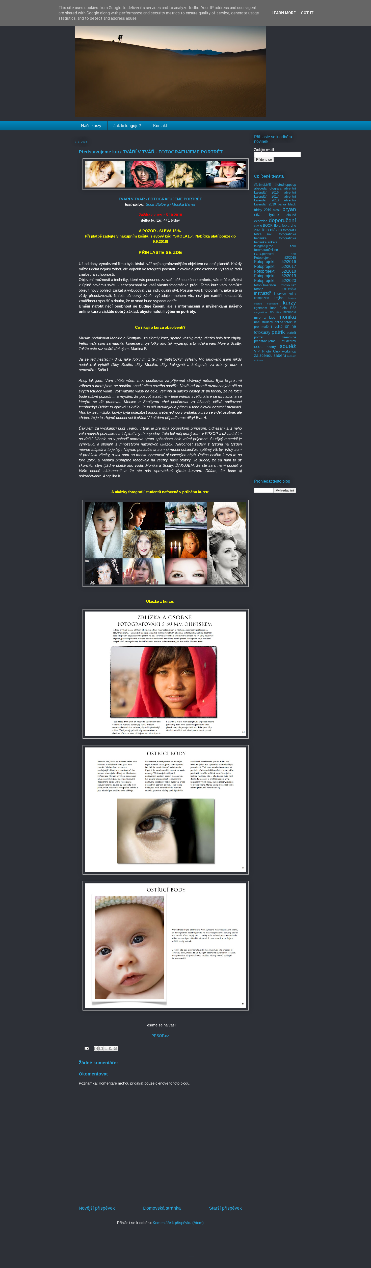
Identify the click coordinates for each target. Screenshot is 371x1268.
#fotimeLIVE (262, 184)
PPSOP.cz (160, 1036)
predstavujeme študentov (275, 341)
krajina (278, 298)
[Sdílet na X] (105, 1048)
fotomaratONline (266, 250)
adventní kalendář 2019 (275, 202)
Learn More (284, 13)
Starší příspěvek (225, 1208)
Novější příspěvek (97, 1208)
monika (287, 317)
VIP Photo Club (267, 351)
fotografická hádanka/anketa (275, 240)
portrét (291, 333)
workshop (289, 351)
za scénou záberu (270, 355)
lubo (273, 308)
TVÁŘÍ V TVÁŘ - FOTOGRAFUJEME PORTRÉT (160, 199)
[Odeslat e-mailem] (96, 1048)
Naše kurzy (91, 126)
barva (282, 204)
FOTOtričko (288, 289)
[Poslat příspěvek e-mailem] (86, 1048)
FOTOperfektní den (275, 253)
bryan (289, 209)
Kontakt (160, 126)
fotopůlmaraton (265, 285)
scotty (271, 347)
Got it (307, 13)
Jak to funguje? (127, 126)
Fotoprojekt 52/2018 (275, 271)
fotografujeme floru (275, 246)
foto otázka (272, 230)
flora (277, 225)
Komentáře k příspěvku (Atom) (178, 1222)
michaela (289, 312)
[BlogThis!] (100, 1048)
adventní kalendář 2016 (275, 190)
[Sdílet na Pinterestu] (115, 1048)
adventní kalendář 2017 (275, 194)
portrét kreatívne (275, 337)
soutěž (288, 346)
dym (256, 225)
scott (258, 346)
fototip (258, 289)
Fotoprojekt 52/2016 (275, 262)
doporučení (282, 220)
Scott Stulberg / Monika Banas (171, 204)
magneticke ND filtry (267, 312)
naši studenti (263, 322)
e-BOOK (266, 225)
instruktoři (263, 293)
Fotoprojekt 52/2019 (275, 276)
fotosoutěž (288, 285)
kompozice (261, 297)
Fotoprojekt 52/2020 (275, 280)
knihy (292, 293)
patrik (278, 332)
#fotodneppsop (285, 184)
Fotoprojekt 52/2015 (275, 258)
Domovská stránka (162, 1208)
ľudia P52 (288, 308)
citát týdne (266, 215)
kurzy (289, 303)
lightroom (260, 308)
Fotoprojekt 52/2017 (275, 266)
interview (280, 293)
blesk (277, 210)
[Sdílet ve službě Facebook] (110, 1048)
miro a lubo (264, 317)
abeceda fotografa (267, 188)
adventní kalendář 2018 (275, 198)
